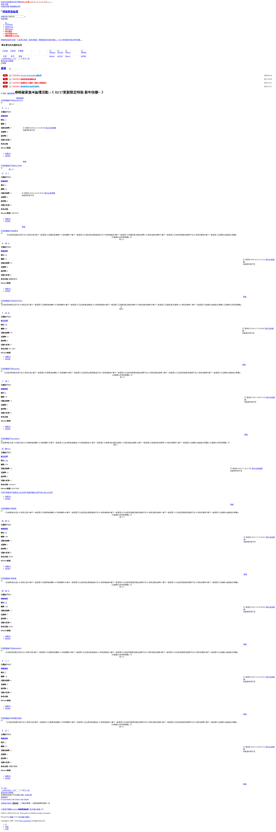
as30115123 (19, 100)
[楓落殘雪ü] (2, 93)
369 (6, 449)
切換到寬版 (5, 6)
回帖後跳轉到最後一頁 (41, 803)
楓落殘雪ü (11, 93)
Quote (17, 799)
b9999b (83, 56)
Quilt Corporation (25, 821)
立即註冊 (28, 795)
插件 (9, 29)
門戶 (9, 24)
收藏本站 (11, 2)
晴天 (16, 231)
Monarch (52, 56)
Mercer (67, 56)
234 (9, 449)
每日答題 (11, 33)
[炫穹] (12, 51)
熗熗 (14, 508)
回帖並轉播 (26, 803)
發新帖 (10, 61)
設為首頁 (4, 2)
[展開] (3, 63)
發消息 (7, 156)
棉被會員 (4, 116)
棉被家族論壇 (6, 40)
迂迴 (4, 56)
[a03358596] (61, 52)
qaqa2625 (16, 369)
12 (8, 243)
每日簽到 (8, 31)
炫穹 (12, 56)
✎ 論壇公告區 (22, 40)
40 (8, 313)
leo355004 (18, 165)
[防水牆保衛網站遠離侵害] (42, 809)
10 (10, 59)
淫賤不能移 (17, 718)
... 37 (13, 59)
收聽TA (8, 153)
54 (2, 449)
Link (13, 799)
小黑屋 (3, 809)
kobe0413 (18, 648)
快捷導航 (4, 19)
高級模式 (4, 797)
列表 (7, 829)
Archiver (15, 809)
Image (9, 799)
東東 (20, 56)
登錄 (2, 4)
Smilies (26, 799)
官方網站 (18, 2)
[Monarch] (53, 52)
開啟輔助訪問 (15, 6)
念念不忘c (18, 301)
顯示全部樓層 (51, 128)
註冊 (6, 4)
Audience (16, 438)
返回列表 (4, 61)
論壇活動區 (33, 40)
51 (6, 313)
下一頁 (26, 59)
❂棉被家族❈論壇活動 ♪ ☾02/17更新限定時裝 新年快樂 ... (60, 40)
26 (6, 243)
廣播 (3, 68)
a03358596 (61, 56)
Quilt (11, 817)
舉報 (24, 161)
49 (6, 521)
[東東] (20, 51)
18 (6, 381)
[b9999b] (83, 52)
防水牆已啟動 (35, 809)
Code (21, 799)
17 (6, 731)
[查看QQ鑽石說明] (131, 237)
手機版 (9, 809)
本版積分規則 (6, 803)
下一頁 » (4, 788)
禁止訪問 (4, 321)
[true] (25, 16)
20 (2, 521)
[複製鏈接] (20, 98)
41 (8, 521)
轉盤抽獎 (12, 36)
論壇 (9, 27)
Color (4, 799)
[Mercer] (68, 52)
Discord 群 (25, 2)
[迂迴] (5, 51)
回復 (7, 827)
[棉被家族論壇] (9, 11)
